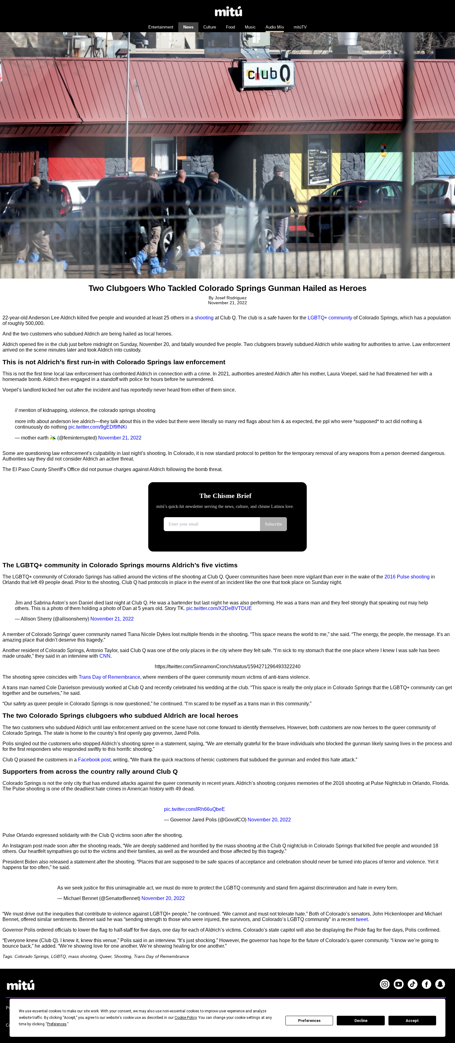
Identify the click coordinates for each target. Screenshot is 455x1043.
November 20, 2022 (269, 819)
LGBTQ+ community (330, 317)
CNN (104, 656)
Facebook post (94, 759)
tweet (362, 919)
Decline (360, 1021)
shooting (204, 317)
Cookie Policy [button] (186, 1017)
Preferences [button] (57, 1024)
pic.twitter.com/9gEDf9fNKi (97, 427)
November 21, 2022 (119, 437)
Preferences (309, 1021)
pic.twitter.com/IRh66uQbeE (194, 809)
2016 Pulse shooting (407, 576)
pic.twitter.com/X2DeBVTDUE (219, 608)
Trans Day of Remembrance (109, 677)
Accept (412, 1021)
